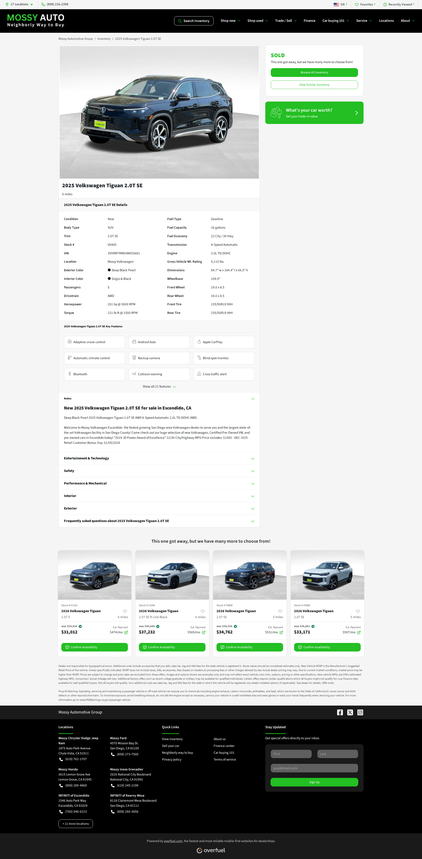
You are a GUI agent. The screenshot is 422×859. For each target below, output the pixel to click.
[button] (21, 4)
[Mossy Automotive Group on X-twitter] (348, 712)
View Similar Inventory (314, 84)
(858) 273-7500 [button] (127, 754)
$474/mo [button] (119, 630)
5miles (278, 617)
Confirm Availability (84, 647)
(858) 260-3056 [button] (127, 811)
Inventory (104, 38)
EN (343, 4)
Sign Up (314, 782)
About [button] (405, 20)
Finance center (224, 745)
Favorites (366, 4)
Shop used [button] (255, 20)
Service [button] (361, 20)
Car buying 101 (224, 752)
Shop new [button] (228, 20)
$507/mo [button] (352, 630)
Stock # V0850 (302, 605)
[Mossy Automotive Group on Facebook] (338, 712)
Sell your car (170, 745)
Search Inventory (196, 20)
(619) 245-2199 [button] (127, 785)
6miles (123, 617)
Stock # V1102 (69, 605)
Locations (386, 20)
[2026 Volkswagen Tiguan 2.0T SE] (250, 575)
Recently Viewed (400, 4)
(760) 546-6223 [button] (76, 811)
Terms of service (225, 759)
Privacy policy (171, 759)
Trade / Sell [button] (283, 20)
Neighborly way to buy (177, 752)
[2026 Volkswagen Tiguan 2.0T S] (94, 575)
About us (220, 739)
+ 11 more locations (76, 823)
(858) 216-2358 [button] (57, 4)
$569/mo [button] (196, 630)
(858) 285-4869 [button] (76, 785)
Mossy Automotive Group (75, 38)
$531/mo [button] (274, 630)
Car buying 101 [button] (333, 20)
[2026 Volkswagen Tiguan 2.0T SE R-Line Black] (172, 575)
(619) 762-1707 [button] (76, 759)
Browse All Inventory (314, 72)
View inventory (172, 739)
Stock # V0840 (224, 605)
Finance (309, 20)
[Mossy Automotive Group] (36, 21)
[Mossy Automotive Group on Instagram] (358, 712)
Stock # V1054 (147, 605)
